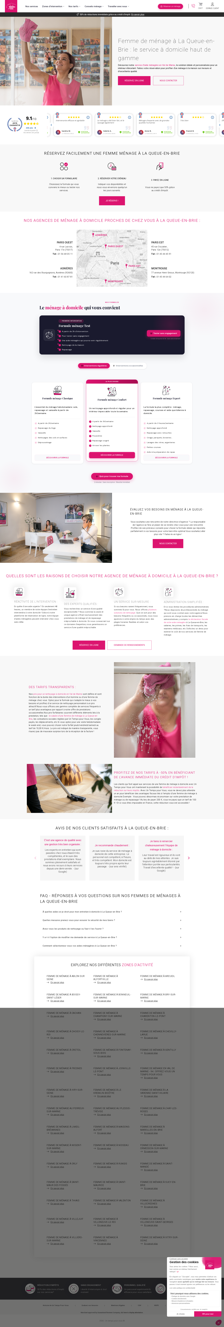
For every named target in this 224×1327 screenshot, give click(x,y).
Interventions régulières (95, 366)
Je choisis (181, 1314)
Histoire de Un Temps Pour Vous (56, 1305)
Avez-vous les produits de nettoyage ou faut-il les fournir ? (73, 928)
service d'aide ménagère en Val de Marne (155, 65)
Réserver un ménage (171, 6)
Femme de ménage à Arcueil (157, 977)
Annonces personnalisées (181, 1303)
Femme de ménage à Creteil (64, 1051)
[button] (188, 858)
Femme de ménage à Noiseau (111, 1147)
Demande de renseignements (129, 645)
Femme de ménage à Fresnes (64, 1070)
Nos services (31, 6)
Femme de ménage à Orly (62, 1165)
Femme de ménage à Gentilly (158, 1051)
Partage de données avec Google (183, 1296)
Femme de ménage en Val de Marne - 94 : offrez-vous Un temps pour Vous (157, 1073)
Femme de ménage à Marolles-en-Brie (152, 1130)
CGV (139, 1305)
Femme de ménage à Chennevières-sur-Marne (109, 1034)
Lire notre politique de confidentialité (182, 1288)
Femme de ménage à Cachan (64, 1014)
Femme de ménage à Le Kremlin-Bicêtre (107, 1093)
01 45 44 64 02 (164, 276)
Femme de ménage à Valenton (112, 1202)
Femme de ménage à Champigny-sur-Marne (107, 1016)
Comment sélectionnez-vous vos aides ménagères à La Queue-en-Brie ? (80, 945)
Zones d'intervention (52, 6)
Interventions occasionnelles (129, 366)
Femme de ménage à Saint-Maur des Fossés (63, 1185)
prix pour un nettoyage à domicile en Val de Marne (57, 694)
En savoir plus (137, 14)
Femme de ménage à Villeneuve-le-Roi (105, 1222)
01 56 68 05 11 (65, 254)
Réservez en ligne (134, 80)
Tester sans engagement (165, 333)
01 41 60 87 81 (65, 276)
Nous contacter (168, 80)
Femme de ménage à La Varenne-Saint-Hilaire (154, 1093)
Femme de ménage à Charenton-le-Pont (153, 1016)
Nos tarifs (73, 6)
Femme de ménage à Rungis (110, 1165)
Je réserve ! (112, 200)
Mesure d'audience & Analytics (182, 1301)
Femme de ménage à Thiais (63, 1202)
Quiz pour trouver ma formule (113, 476)
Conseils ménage (93, 6)
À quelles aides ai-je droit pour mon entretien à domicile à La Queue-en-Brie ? (82, 911)
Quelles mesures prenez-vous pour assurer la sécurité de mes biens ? (79, 920)
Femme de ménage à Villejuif (65, 1220)
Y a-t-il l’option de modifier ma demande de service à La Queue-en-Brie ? (80, 937)
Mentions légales (118, 1305)
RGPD (156, 1305)
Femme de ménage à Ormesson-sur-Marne (154, 1148)
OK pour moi (207, 1314)
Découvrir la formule (57, 458)
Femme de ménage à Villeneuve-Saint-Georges (156, 1222)
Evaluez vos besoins (90, 1305)
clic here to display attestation (132, 1312)
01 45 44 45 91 (164, 254)
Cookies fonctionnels (179, 1299)
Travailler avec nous (117, 6)
